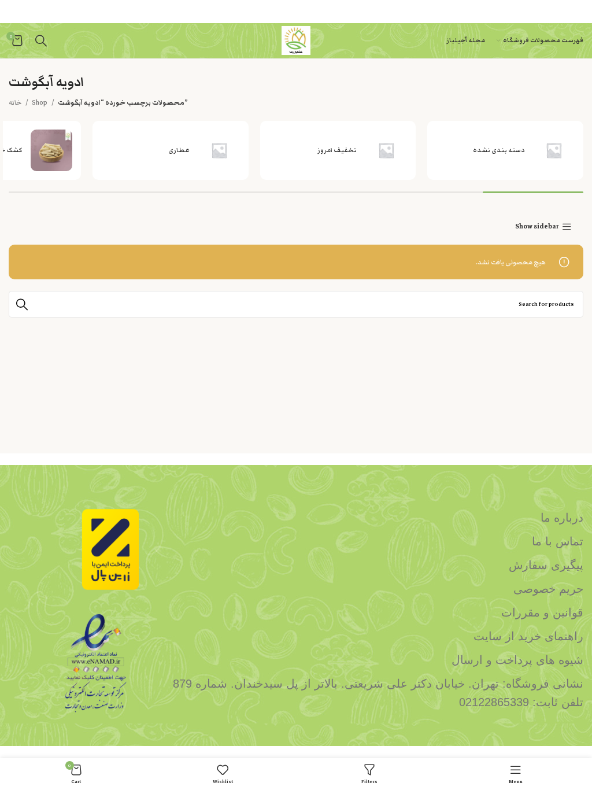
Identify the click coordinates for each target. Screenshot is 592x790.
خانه (16, 102)
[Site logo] (296, 40)
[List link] (370, 517)
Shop (40, 102)
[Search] (41, 40)
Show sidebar (537, 227)
